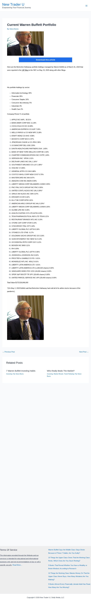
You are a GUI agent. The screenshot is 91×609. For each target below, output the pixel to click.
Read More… (17, 565)
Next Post (84, 352)
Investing (9, 374)
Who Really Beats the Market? (61, 371)
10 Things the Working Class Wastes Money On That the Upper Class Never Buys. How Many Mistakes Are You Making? (68, 576)
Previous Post (8, 352)
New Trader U (13, 4)
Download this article (45, 60)
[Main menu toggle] (86, 5)
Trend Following (69, 374)
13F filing (25, 70)
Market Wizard (58, 374)
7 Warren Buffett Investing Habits (20, 371)
